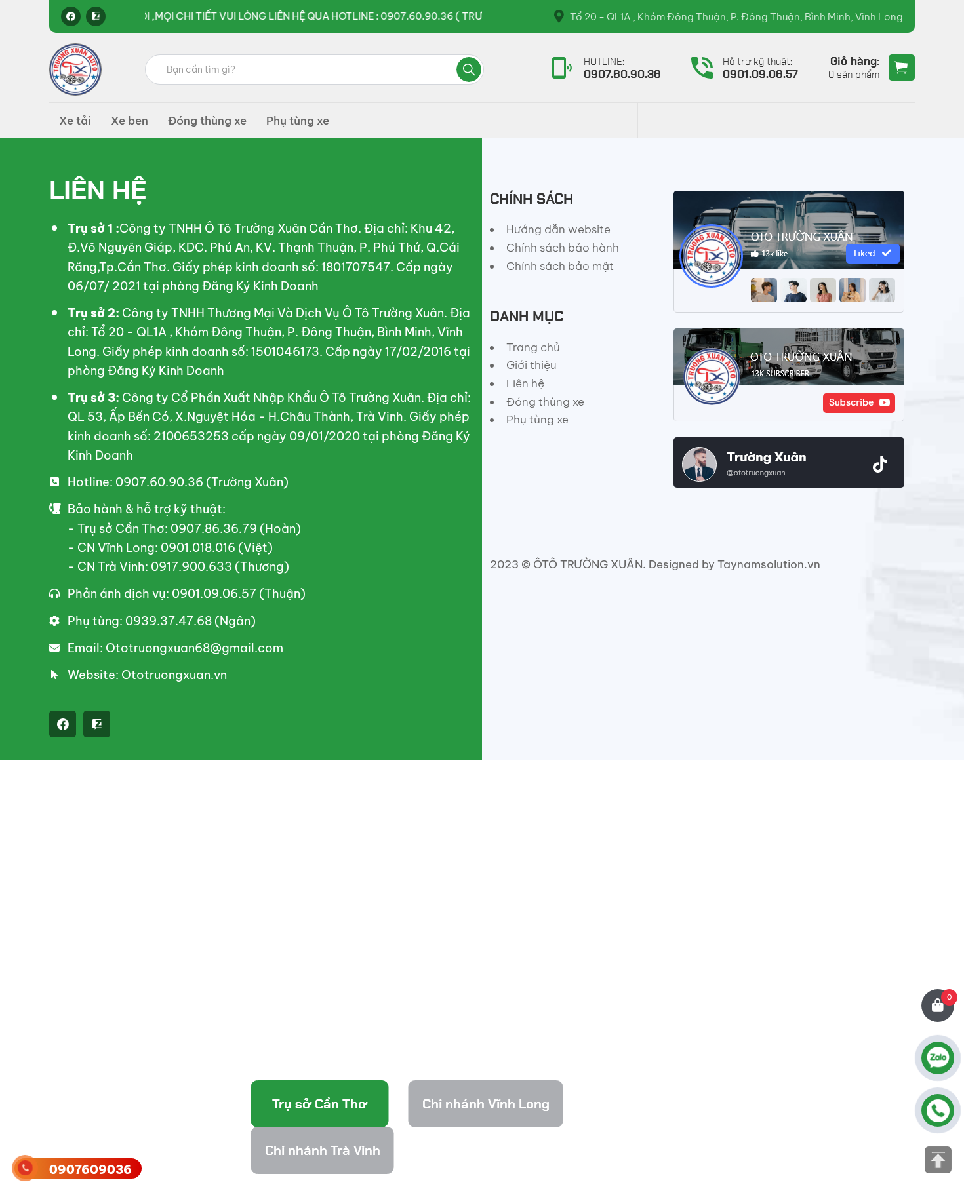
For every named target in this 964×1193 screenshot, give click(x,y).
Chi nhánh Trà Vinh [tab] (322, 1150)
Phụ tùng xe (297, 120)
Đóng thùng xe (207, 120)
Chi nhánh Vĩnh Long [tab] (486, 1103)
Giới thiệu (531, 365)
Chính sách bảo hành (562, 248)
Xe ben (129, 120)
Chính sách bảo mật (560, 266)
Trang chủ (533, 347)
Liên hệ (525, 383)
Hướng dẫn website (558, 229)
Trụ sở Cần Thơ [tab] (319, 1103)
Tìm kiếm (468, 69)
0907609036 (90, 1169)
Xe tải (75, 120)
